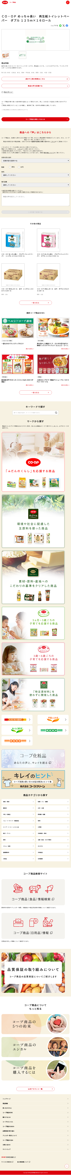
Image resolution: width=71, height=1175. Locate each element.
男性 (13, 167)
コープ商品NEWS (8, 1112)
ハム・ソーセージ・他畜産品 (11, 820)
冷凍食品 (40, 852)
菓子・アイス (6, 833)
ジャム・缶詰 (6, 846)
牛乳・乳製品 (7, 814)
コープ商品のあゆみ (8, 1126)
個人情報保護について (22, 1162)
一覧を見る (35, 303)
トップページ (6, 1099)
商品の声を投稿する (35, 86)
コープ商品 (12, 2)
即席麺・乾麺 (41, 814)
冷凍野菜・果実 (42, 833)
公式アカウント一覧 (35, 1089)
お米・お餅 (41, 808)
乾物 (39, 820)
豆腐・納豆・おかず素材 (44, 840)
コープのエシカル (8, 1122)
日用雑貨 (40, 858)
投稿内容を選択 (6, 157)
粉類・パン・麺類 (43, 801)
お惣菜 (40, 827)
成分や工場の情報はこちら (35, 79)
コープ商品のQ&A (8, 1140)
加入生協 (4, 182)
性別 (2, 167)
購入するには (6, 1117)
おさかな (40, 846)
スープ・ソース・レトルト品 (11, 827)
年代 (2, 172)
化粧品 (5, 858)
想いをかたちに (7, 1108)
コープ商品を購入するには (35, 119)
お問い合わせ (6, 1145)
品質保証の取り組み (8, 1131)
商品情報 (5, 1103)
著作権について (49, 153)
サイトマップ (6, 1149)
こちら (53, 141)
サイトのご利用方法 (6, 1162)
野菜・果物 (6, 801)
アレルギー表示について (10, 1135)
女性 (22, 167)
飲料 (4, 840)
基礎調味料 (6, 852)
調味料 (5, 808)
